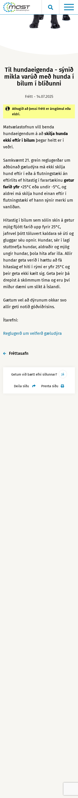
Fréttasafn (18, 353)
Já (62, 374)
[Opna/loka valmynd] (69, 7)
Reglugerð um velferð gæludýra (32, 333)
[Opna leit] (50, 7)
